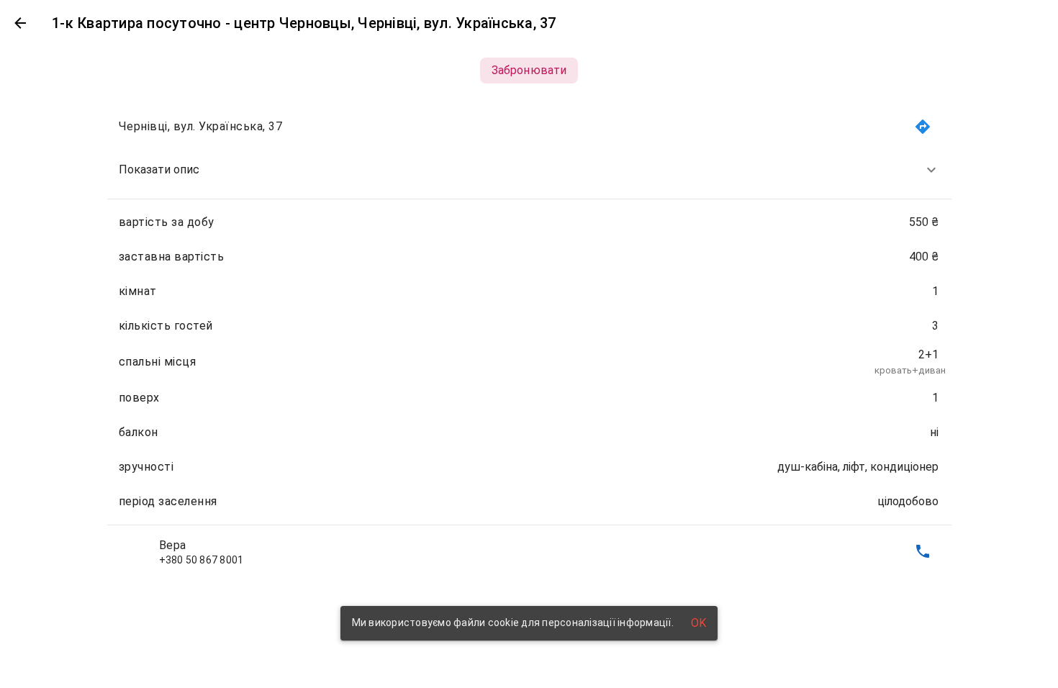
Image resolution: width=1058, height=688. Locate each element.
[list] (529, 339)
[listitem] (529, 170)
